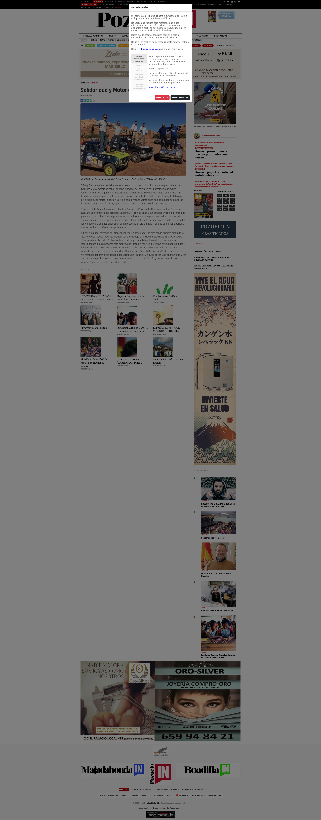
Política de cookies (150, 49)
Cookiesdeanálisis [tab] (139, 68)
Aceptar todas (162, 98)
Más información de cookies (163, 87)
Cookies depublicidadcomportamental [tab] (139, 86)
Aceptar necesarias (180, 98)
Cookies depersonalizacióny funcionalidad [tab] (139, 77)
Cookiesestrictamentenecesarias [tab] (139, 59)
